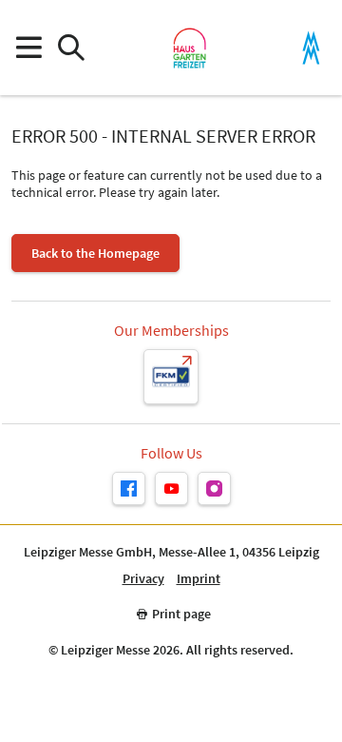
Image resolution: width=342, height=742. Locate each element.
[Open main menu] (28, 48)
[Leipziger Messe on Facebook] (128, 488)
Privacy (143, 579)
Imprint (198, 579)
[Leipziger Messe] (311, 48)
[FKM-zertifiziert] (171, 376)
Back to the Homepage (95, 253)
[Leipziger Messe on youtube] (171, 488)
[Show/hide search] (70, 48)
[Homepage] (189, 47)
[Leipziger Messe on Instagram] (214, 488)
